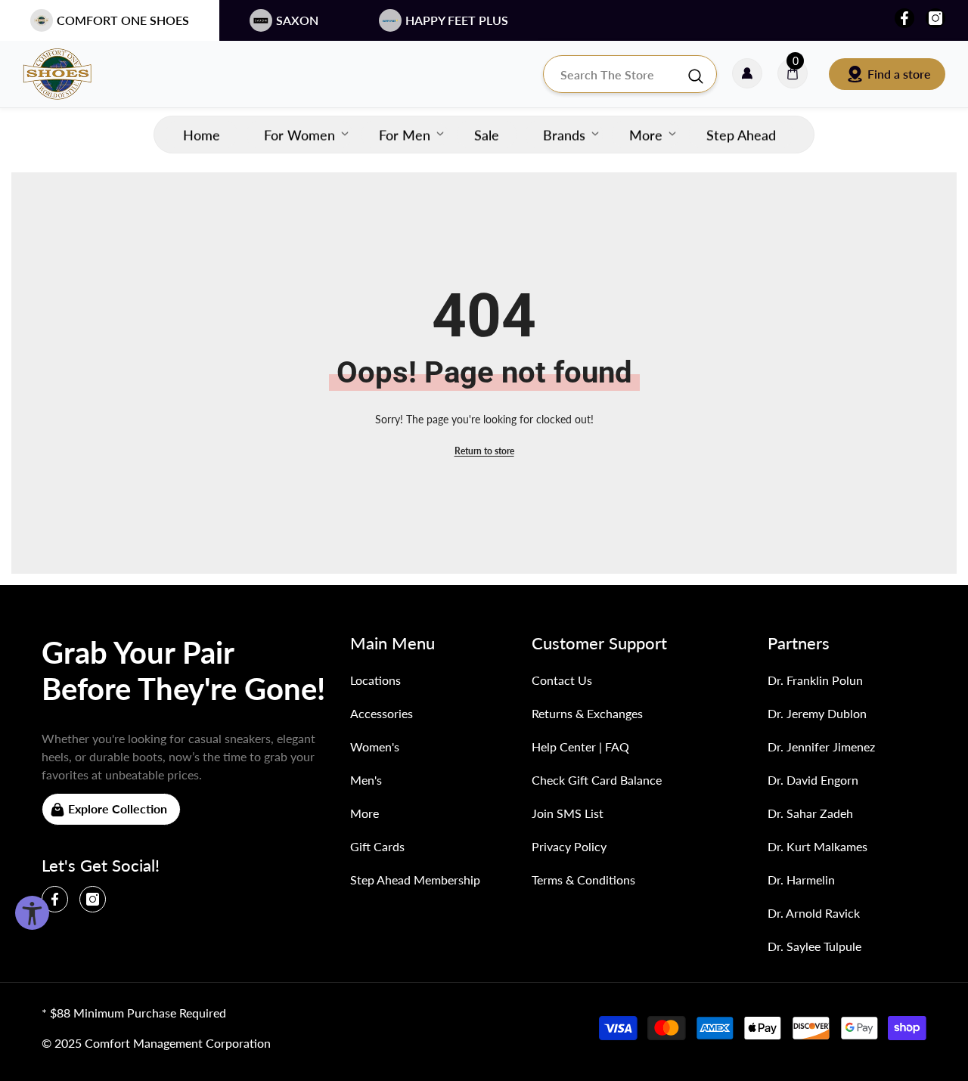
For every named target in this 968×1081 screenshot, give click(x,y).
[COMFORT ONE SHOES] (72, 74)
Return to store (484, 451)
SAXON (297, 20)
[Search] (630, 74)
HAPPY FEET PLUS (456, 20)
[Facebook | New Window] (904, 18)
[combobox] (615, 74)
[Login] (747, 74)
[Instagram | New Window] (935, 18)
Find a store (899, 74)
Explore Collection (117, 808)
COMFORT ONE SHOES (123, 20)
